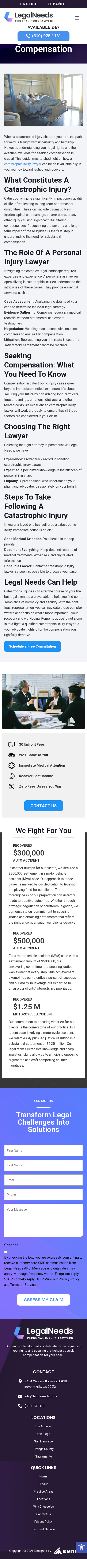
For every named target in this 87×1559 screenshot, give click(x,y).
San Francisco (43, 1441)
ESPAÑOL (57, 4)
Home (43, 1476)
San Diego (43, 1433)
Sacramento (43, 1456)
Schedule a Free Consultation (32, 646)
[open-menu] (77, 17)
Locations (43, 1499)
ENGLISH (29, 4)
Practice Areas (43, 1491)
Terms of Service (23, 1285)
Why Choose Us (43, 1506)
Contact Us (43, 1514)
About (43, 1483)
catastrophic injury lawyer (22, 164)
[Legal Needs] (28, 17)
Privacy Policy (69, 1279)
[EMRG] (65, 1550)
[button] (81, 1547)
